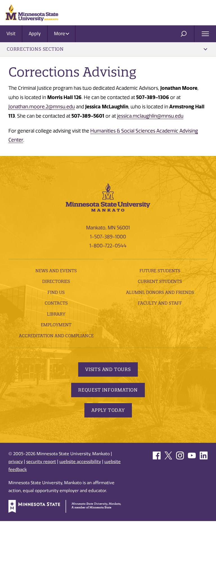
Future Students (160, 270)
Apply (35, 33)
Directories (56, 281)
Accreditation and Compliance (56, 335)
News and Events (56, 270)
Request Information (108, 390)
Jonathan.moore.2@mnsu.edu (41, 107)
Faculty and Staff (160, 303)
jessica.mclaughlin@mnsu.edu (150, 116)
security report (41, 461)
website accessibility (80, 461)
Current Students (160, 281)
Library (56, 314)
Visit (10, 33)
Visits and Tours (108, 369)
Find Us (56, 292)
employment (56, 324)
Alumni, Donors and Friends (160, 292)
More (60, 33)
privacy (15, 461)
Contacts (56, 303)
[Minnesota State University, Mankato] (108, 197)
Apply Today (108, 410)
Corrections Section (35, 49)
